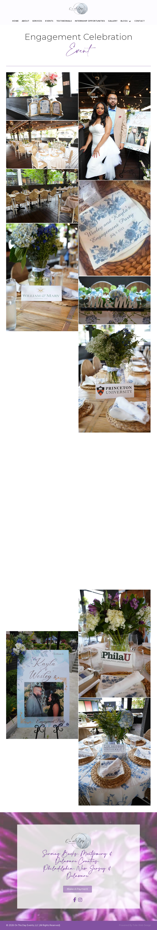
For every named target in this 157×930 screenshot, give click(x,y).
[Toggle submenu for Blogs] (130, 21)
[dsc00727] (114, 535)
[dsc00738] (114, 379)
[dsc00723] (42, 685)
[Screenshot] (114, 228)
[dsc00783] (114, 457)
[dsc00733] (42, 277)
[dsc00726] (42, 494)
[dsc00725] (114, 752)
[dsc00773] (42, 385)
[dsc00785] (42, 145)
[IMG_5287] (42, 196)
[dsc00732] (114, 643)
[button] (75, 900)
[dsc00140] (42, 96)
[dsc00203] (114, 126)
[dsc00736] (114, 300)
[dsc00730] (42, 589)
